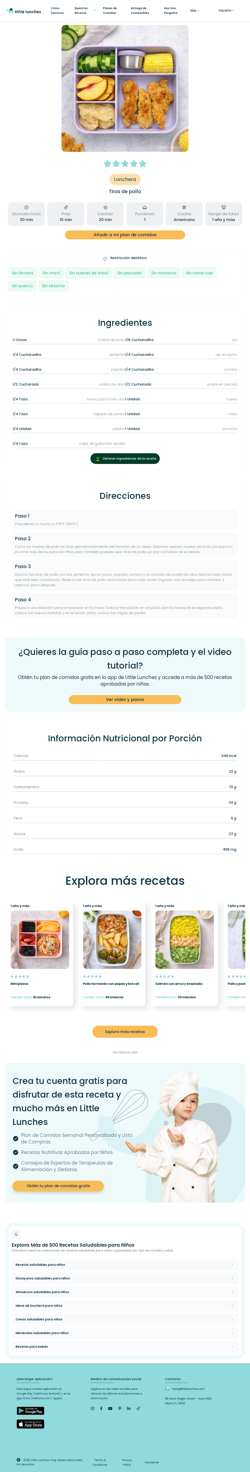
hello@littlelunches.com (188, 1389)
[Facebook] (101, 1408)
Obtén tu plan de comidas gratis (58, 1186)
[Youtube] (110, 1408)
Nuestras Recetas (81, 10)
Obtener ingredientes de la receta (129, 458)
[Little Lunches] (23, 10)
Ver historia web (125, 1052)
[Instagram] (92, 1408)
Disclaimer (152, 1462)
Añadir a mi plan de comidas (125, 235)
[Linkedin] (129, 1408)
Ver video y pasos (125, 699)
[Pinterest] (119, 1408)
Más (193, 10)
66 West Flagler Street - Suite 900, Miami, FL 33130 (188, 1401)
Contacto (173, 1379)
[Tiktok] (138, 1409)
